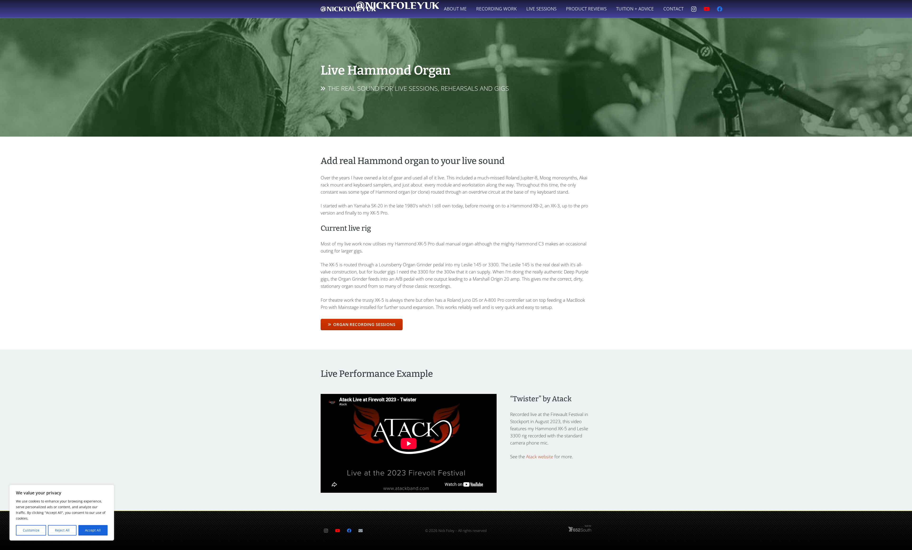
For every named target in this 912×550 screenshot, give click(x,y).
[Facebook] (719, 9)
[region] (62, 512)
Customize (31, 530)
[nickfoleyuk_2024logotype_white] (348, 9)
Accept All (93, 530)
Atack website (539, 457)
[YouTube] (706, 9)
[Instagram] (693, 9)
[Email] (360, 530)
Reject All (62, 530)
